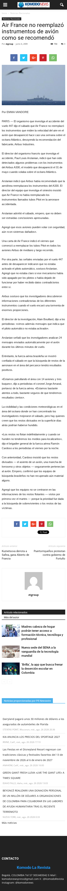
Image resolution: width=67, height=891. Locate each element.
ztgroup (9, 44)
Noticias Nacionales (11, 19)
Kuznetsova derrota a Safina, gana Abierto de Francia (15, 555)
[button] (62, 5)
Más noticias (9, 822)
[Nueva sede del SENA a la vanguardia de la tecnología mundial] (11, 652)
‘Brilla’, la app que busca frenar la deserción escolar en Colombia (42, 668)
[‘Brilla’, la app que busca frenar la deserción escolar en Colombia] (11, 669)
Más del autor (11, 617)
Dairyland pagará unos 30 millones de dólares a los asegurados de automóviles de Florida (33, 721)
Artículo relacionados (15, 612)
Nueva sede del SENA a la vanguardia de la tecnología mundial (39, 651)
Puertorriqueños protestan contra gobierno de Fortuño (49, 555)
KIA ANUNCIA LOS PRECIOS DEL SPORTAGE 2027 (31, 737)
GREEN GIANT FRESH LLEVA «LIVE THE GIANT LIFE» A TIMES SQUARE (33, 775)
